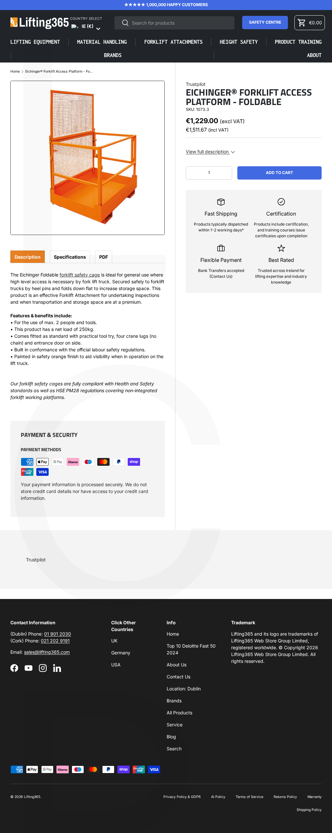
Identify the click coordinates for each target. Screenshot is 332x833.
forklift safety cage (80, 274)
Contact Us (178, 676)
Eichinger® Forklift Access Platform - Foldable (59, 72)
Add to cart (279, 172)
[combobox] (174, 22)
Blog (171, 736)
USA (116, 664)
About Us (176, 664)
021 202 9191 (55, 640)
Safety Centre (265, 22)
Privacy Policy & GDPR (182, 797)
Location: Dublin (184, 688)
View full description (208, 151)
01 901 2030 (57, 634)
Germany (120, 652)
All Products (179, 712)
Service (175, 724)
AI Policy (218, 797)
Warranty (314, 797)
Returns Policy (285, 797)
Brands (174, 700)
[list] (87, 158)
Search (174, 748)
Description (28, 257)
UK (114, 640)
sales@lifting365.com (47, 652)
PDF (103, 257)
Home (15, 72)
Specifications (70, 257)
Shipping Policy (309, 810)
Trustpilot (196, 84)
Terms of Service (249, 797)
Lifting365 (32, 797)
